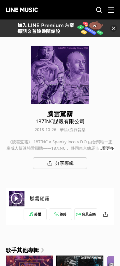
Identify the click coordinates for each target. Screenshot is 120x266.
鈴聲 (37, 214)
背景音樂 (89, 214)
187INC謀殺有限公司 (60, 121)
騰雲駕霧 (40, 198)
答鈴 (63, 214)
